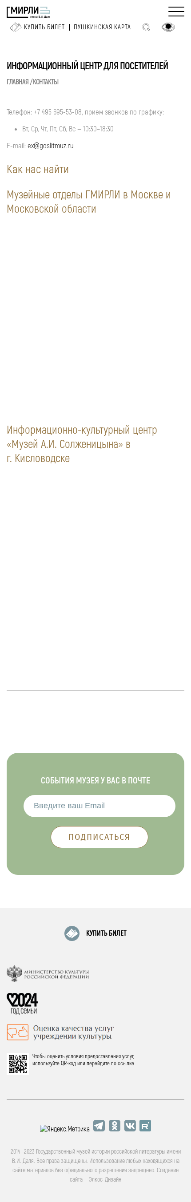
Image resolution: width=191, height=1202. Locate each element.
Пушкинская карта (102, 27)
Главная (17, 82)
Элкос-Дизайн (105, 1179)
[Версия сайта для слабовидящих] (168, 27)
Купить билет (44, 27)
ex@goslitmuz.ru (51, 145)
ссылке (126, 1063)
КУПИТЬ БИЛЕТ (106, 933)
